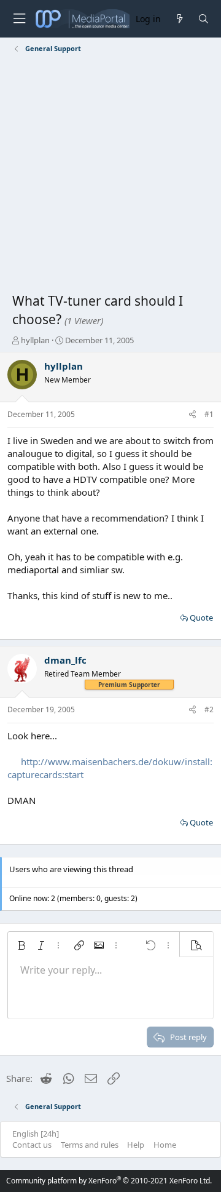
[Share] (192, 415)
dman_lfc (65, 660)
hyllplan (35, 340)
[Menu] (19, 18)
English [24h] (35, 1133)
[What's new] (179, 19)
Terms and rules (89, 1144)
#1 (209, 414)
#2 (209, 709)
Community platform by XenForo (109, 1180)
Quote (201, 617)
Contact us (32, 1144)
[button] (21, 945)
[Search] (203, 19)
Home (164, 1144)
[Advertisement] (110, 175)
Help (135, 1144)
